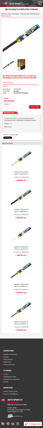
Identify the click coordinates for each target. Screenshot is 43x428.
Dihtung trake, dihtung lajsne (29, 14)
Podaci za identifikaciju (10, 394)
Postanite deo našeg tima (11, 379)
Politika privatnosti (9, 365)
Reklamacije (7, 362)
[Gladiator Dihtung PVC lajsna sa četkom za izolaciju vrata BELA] (21, 319)
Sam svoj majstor (13, 14)
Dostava (6, 357)
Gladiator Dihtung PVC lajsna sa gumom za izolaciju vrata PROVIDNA (21, 174)
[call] (40, 3)
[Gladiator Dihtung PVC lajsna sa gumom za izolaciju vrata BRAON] (21, 206)
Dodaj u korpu (34, 107)
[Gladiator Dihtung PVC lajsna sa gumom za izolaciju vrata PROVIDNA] (21, 169)
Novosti (5, 382)
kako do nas (18, 416)
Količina (6, 104)
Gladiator (17, 91)
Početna (4, 14)
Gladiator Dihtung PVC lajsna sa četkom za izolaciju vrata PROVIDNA (21, 286)
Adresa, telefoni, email (10, 391)
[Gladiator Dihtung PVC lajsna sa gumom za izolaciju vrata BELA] (21, 244)
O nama (5, 374)
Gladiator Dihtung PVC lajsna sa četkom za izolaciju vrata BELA (21, 324)
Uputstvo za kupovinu (10, 354)
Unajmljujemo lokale (9, 377)
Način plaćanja (8, 359)
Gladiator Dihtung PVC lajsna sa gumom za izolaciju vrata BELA (21, 249)
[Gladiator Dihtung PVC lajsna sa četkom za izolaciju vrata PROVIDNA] (21, 281)
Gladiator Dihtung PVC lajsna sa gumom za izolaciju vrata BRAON (21, 211)
